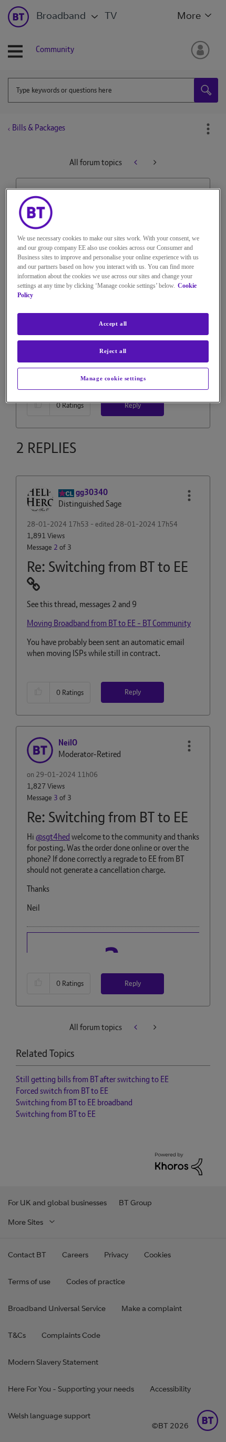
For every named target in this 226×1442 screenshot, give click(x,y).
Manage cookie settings (113, 378)
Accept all (113, 323)
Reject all (113, 351)
